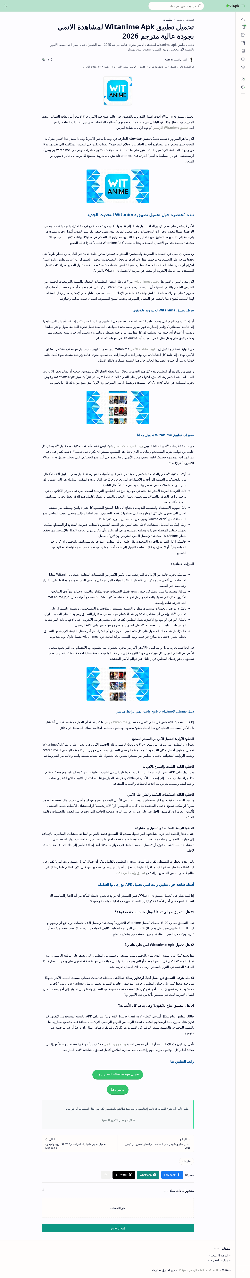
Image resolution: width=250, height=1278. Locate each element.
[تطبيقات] (243, 66)
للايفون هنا (117, 1089)
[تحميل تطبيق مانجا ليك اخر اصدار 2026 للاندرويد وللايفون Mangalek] (80, 1143)
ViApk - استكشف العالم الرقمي (197, 1270)
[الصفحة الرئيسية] (243, 19)
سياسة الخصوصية (218, 1260)
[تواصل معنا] (243, 87)
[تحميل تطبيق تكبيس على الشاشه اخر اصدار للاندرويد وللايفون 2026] (156, 1143)
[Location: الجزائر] (91, 66)
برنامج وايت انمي (115, 1044)
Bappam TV (12, 1270)
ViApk (234, 6)
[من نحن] (243, 79)
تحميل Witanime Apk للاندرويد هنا (118, 1074)
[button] (243, 6)
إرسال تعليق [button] (118, 1228)
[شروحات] (243, 43)
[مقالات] (243, 51)
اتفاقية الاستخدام (218, 1255)
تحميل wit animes (146, 281)
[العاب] (243, 59)
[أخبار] (243, 35)
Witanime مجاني (115, 722)
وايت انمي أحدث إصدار (128, 446)
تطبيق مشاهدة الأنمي (143, 349)
